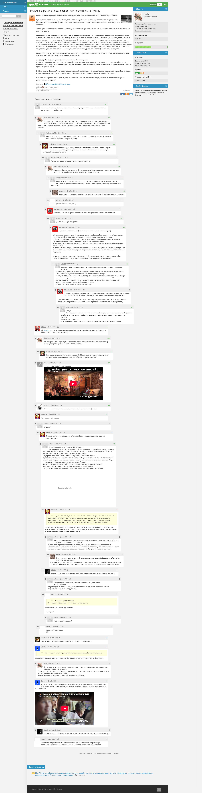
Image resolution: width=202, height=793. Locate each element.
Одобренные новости (141, 26)
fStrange (43, 327)
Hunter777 (44, 637)
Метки (5, 7)
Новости (42, 1)
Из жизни (43, 4)
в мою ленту (153, 4)
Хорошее (60, 5)
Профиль (146, 17)
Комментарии (90, 1)
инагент (58, 200)
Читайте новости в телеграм (13, 26)
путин (45, 89)
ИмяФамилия (58, 209)
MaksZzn (46, 330)
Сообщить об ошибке (10, 29)
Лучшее (53, 5)
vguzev (48, 351)
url (60, 104)
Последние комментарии (143, 31)
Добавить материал (10, 2)
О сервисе (40, 789)
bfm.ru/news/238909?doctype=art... (58, 84)
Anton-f (53, 157)
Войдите (82, 753)
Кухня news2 (79, 1)
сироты (55, 89)
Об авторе (139, 9)
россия (40, 89)
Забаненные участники (11, 35)
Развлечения (68, 1)
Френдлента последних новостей (145, 28)
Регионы (6, 11)
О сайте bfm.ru (141, 53)
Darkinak (43, 647)
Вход (165, 4)
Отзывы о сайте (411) (143, 77)
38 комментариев (43, 90)
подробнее (138, 95)
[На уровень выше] (35, 118)
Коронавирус (33, 1)
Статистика (153, 17)
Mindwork (51, 144)
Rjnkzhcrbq (62, 191)
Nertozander (44, 104)
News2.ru (33, 789)
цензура (49, 89)
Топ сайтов (6, 32)
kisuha (46, 87)
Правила (6, 38)
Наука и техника (55, 1)
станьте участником (95, 753)
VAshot (53, 570)
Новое (66, 5)
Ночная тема (9, 44)
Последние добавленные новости (145, 24)
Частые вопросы (9, 41)
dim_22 (46, 362)
